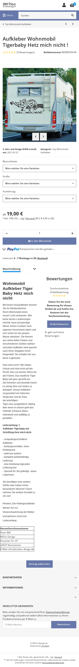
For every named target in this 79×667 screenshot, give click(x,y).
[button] (64, 5)
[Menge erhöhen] (72, 233)
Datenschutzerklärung (58, 612)
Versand (30, 218)
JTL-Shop (45, 646)
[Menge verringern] (6, 233)
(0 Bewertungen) (26, 52)
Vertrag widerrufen (39, 564)
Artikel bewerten (59, 324)
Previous (35, 137)
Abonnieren (63, 624)
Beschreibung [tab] (12, 269)
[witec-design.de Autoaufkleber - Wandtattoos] (9, 5)
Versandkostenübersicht (53, 662)
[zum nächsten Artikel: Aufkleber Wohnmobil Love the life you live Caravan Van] (72, 24)
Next (43, 137)
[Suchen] (72, 15)
